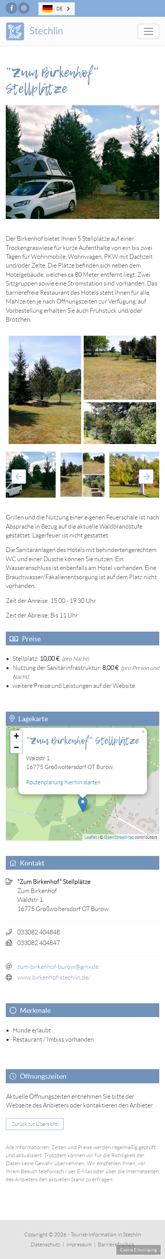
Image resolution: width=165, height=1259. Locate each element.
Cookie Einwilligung (138, 1250)
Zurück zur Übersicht (35, 1124)
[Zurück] (19, 476)
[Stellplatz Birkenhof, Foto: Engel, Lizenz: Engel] (82, 390)
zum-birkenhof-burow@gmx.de (58, 966)
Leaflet (90, 837)
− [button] (16, 747)
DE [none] (59, 8)
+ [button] (16, 736)
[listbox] (56, 8)
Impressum (79, 1244)
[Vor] (146, 476)
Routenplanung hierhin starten (63, 782)
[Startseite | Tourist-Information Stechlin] (45, 31)
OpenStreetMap (119, 837)
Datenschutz (45, 1244)
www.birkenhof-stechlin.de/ (54, 977)
